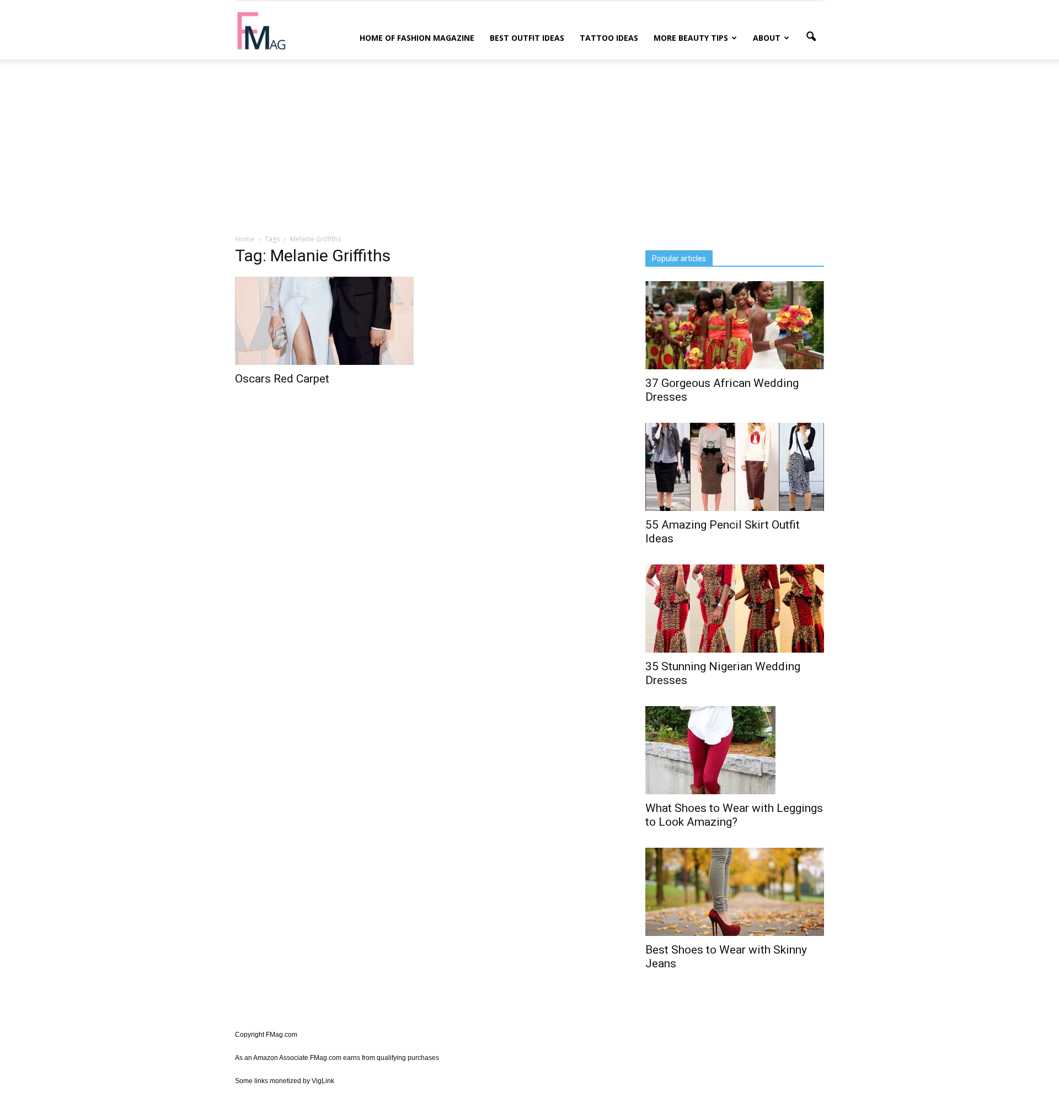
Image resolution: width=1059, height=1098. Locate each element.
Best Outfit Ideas (527, 38)
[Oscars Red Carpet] (324, 321)
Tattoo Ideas (609, 38)
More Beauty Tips (691, 38)
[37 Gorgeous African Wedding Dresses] (734, 325)
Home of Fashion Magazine (417, 38)
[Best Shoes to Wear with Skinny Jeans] (734, 892)
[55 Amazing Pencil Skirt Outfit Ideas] (734, 467)
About (766, 38)
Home (244, 239)
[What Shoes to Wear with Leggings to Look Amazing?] (734, 750)
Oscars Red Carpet (282, 378)
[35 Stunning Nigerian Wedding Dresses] (734, 608)
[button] (811, 37)
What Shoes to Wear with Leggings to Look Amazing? (734, 814)
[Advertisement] (529, 145)
